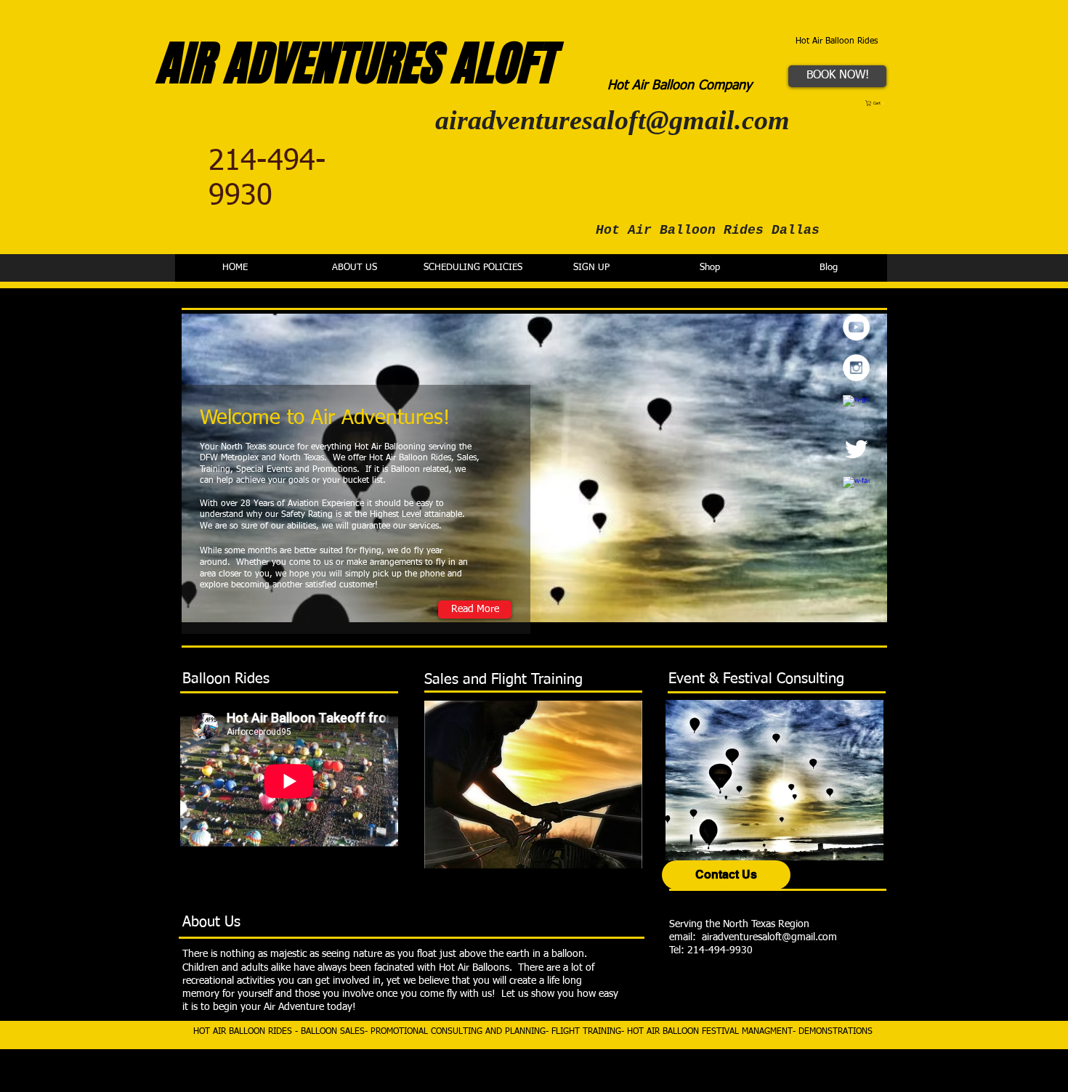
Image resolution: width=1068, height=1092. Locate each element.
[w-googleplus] (856, 408)
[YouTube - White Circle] (856, 327)
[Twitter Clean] (856, 449)
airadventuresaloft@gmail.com (612, 120)
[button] (876, 103)
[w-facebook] (856, 489)
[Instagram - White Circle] (856, 367)
